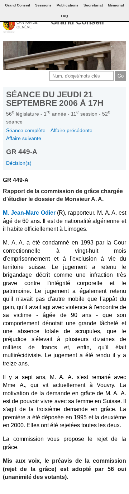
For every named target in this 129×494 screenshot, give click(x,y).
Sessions (43, 5)
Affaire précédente (71, 130)
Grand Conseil (77, 21)
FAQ (64, 16)
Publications (67, 5)
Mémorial (116, 5)
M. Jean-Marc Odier (29, 213)
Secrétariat (93, 5)
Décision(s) (19, 163)
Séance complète (26, 130)
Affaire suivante (23, 138)
